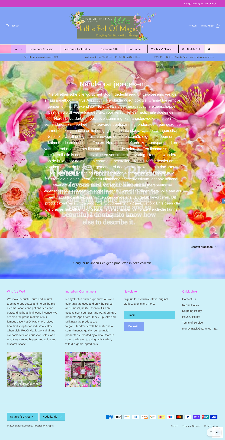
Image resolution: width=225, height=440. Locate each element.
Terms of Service (192, 322)
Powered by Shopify (44, 425)
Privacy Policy (191, 316)
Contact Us (189, 299)
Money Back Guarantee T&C (200, 328)
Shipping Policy (192, 310)
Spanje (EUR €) (192, 3)
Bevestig (133, 326)
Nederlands (210, 3)
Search (174, 426)
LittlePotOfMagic (23, 425)
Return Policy (190, 305)
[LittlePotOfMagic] (112, 26)
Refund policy (211, 426)
